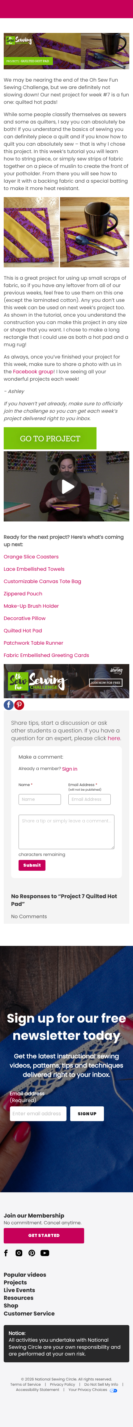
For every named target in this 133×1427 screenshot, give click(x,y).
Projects (15, 1283)
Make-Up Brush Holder (31, 606)
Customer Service (29, 1314)
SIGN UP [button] (87, 1114)
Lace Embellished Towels (34, 569)
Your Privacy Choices (87, 1390)
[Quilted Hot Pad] (50, 447)
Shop (11, 1306)
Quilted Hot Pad (23, 630)
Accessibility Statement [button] (37, 1390)
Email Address (84, 787)
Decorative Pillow (24, 618)
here (114, 738)
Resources (18, 1298)
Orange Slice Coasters (31, 556)
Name (25, 785)
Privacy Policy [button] (62, 1384)
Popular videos (25, 1275)
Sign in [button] (69, 768)
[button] (9, 705)
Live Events (19, 1290)
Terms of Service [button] (25, 1384)
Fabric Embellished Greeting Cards (46, 655)
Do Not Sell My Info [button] (101, 1384)
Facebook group (33, 371)
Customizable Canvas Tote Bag (42, 581)
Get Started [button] (44, 1235)
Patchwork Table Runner (33, 643)
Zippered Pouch (23, 593)
